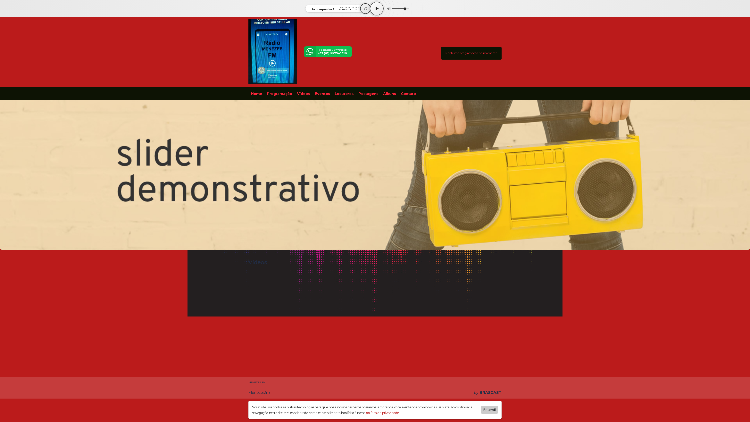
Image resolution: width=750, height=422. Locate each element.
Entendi (489, 410)
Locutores (344, 94)
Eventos (322, 94)
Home (256, 94)
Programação (279, 94)
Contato (408, 94)
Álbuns (389, 94)
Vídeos (303, 94)
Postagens (368, 94)
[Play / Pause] (377, 8)
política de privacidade (382, 413)
